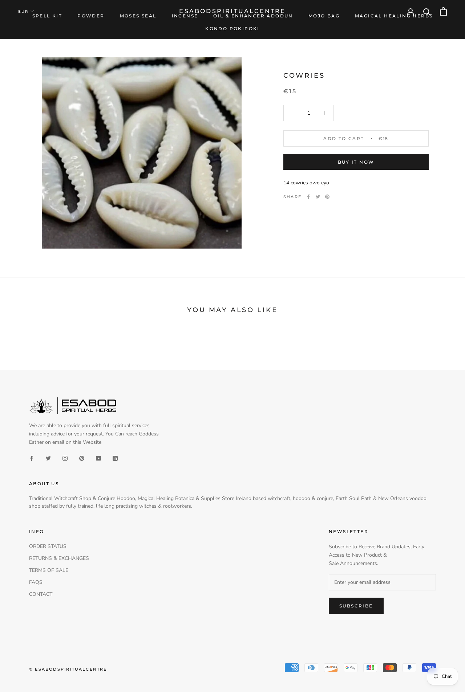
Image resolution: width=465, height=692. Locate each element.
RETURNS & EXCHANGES (59, 558)
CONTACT (40, 594)
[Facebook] (308, 197)
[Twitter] (318, 197)
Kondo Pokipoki (232, 28)
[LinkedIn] (115, 458)
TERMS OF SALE (48, 570)
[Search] (427, 11)
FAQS (36, 582)
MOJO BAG (324, 16)
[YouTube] (98, 458)
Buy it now (356, 162)
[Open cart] (443, 11)
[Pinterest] (327, 197)
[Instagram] (65, 458)
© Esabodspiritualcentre (68, 669)
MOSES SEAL (138, 16)
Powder (90, 16)
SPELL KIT (47, 16)
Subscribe (356, 606)
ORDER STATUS (47, 546)
